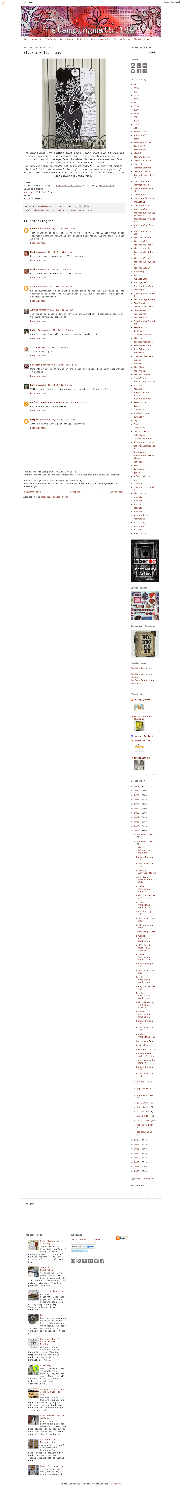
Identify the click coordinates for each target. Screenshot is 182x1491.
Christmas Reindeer (69, 185)
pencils (138, 501)
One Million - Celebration (48, 1268)
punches (138, 512)
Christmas (56, 210)
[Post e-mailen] (69, 206)
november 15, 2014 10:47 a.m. (58, 229)
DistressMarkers (143, 245)
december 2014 (145, 835)
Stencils (139, 410)
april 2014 (144, 1116)
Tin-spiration (142, 431)
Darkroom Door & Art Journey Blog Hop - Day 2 (52, 1392)
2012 (136, 85)
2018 (136, 106)
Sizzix (137, 406)
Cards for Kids (142, 161)
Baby (136, 139)
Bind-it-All (141, 146)
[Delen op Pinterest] (87, 206)
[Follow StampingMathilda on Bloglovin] (83, 1248)
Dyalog (137, 275)
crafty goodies (143, 699)
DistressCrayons (143, 238)
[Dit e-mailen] (77, 206)
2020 (136, 114)
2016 (136, 99)
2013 (136, 88)
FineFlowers (141, 310)
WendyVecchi (141, 452)
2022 (136, 121)
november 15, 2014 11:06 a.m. (54, 252)
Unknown (34, 229)
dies (136, 466)
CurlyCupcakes (142, 206)
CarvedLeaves (141, 185)
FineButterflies (143, 307)
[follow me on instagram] (133, 72)
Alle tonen (151, 774)
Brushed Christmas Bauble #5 (143, 938)
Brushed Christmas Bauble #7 (143, 889)
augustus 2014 (145, 1096)
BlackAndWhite (41, 210)
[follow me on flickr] (90, 1262)
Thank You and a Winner (145, 1061)
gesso (82, 210)
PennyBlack (140, 378)
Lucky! (44, 1315)
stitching (139, 522)
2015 (136, 95)
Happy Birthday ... (51, 1466)
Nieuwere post (32, 492)
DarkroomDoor (70, 210)
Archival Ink (32, 192)
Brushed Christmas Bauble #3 (143, 980)
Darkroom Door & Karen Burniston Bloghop (49, 1342)
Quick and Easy (142, 399)
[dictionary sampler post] (143, 644)
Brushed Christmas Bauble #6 (143, 905)
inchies (138, 484)
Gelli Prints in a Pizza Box (145, 897)
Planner (138, 389)
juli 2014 (143, 1103)
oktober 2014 (144, 1082)
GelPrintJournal (143, 335)
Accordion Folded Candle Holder (145, 880)
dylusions (139, 469)
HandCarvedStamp (143, 342)
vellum (137, 530)
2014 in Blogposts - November (144, 850)
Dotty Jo (35, 330)
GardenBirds (141, 327)
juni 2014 (143, 1107)
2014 (136, 92)
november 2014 (145, 842)
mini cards (140, 493)
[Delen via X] (82, 206)
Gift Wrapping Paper (144, 926)
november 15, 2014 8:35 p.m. (60, 365)
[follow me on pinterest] (139, 67)
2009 (137, 1158)
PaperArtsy (140, 371)
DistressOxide (142, 248)
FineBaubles (141, 303)
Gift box (139, 338)
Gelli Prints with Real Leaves (144, 948)
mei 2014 (142, 1112)
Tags (89, 210)
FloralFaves (141, 318)
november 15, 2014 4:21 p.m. (52, 347)
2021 (136, 117)
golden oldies (142, 476)
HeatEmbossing (142, 349)
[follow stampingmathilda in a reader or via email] (133, 67)
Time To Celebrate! (51, 1291)
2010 (137, 1153)
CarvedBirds (141, 164)
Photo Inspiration (144, 382)
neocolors (139, 497)
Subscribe (104, 39)
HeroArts (139, 353)
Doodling (139, 272)
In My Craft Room (86, 39)
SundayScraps (141, 413)
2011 (137, 1149)
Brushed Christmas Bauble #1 (143, 1014)
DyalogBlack (141, 279)
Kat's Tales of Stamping (143, 718)
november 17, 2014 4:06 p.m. (71, 402)
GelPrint (139, 331)
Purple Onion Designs (141, 394)
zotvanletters (142, 758)
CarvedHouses (141, 181)
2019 (136, 110)
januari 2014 (144, 1132)
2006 (137, 1171)
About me (36, 39)
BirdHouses (140, 150)
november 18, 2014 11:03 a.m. (58, 420)
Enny (32, 385)
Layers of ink (142, 741)
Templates (51, 39)
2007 (137, 1167)
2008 (137, 1162)
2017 (136, 103)
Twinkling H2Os (142, 439)
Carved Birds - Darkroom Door (49, 1441)
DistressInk (141, 241)
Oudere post (117, 492)
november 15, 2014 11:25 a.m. (57, 310)
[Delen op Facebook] (85, 206)
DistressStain (142, 268)
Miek (32, 252)
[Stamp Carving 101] (144, 1179)
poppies (138, 508)
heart (137, 480)
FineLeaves (140, 314)
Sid (32, 347)
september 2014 (146, 1089)
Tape (136, 424)
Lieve (33, 287)
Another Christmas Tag (145, 1035)
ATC (135, 128)
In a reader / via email (86, 1240)
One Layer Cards (145, 1049)
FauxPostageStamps (144, 299)
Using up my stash (144, 442)
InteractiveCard (143, 356)
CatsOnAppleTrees (144, 198)
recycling (139, 519)
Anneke (34, 310)
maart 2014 (144, 1121)
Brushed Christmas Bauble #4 (143, 957)
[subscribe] (78, 1262)
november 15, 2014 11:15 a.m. (55, 287)
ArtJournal (140, 135)
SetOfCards (140, 402)
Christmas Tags (145, 1041)
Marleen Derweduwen (41, 402)
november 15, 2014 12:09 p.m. (59, 330)
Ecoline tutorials (142, 668)
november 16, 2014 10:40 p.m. (54, 385)
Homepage (75, 492)
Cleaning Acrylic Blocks (146, 871)
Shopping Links (142, 39)
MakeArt (138, 364)
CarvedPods (140, 195)
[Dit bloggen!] (79, 206)
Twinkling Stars (145, 932)
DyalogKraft (141, 282)
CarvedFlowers (142, 171)
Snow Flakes (106, 185)
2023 (136, 124)
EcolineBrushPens (144, 286)
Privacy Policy (122, 39)
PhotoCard (139, 385)
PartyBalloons (142, 374)
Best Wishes (143, 1045)
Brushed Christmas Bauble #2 (143, 996)
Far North (36, 365)
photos (137, 504)
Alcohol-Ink (141, 132)
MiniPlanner (141, 367)
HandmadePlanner (143, 345)
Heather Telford (143, 736)
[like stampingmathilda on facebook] (139, 72)
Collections (66, 39)
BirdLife (139, 153)
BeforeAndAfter (142, 142)
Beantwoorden (38, 243)
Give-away (46, 1365)
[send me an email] (144, 72)
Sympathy (139, 417)
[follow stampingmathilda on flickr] (144, 67)
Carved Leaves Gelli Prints (145, 1054)
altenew (138, 462)
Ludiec (137, 360)
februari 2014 (145, 1125)
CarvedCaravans (142, 168)
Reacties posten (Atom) (55, 497)
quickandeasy (141, 515)
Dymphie (34, 420)
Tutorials (139, 435)
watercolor (140, 533)
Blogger (115, 1484)
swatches (139, 526)
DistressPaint (142, 258)
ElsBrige (139, 290)
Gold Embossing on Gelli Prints (145, 1005)
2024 (137, 786)
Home (25, 39)
